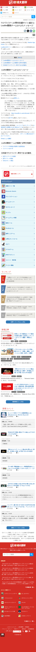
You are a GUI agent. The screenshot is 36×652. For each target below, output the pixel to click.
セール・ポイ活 (30, 9)
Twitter (23, 631)
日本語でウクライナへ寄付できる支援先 (14, 65)
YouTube (26, 631)
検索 (33, 16)
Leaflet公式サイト (6, 47)
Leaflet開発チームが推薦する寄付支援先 (15, 62)
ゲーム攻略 (5, 7)
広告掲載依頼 (31, 628)
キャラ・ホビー (18, 9)
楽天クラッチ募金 (8, 158)
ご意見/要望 (20, 627)
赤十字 (11, 118)
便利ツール (17, 7)
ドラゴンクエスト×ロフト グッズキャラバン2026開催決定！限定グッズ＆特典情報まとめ (19, 314)
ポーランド (27, 125)
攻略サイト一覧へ (29, 621)
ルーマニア (20, 125)
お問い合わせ (9, 630)
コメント (17, 12)
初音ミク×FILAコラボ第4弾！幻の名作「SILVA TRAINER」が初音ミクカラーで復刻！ (19, 307)
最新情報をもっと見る (18, 401)
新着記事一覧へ (30, 587)
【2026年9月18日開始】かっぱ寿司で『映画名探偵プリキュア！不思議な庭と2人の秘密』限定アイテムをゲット (19, 299)
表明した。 (17, 98)
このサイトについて (11, 627)
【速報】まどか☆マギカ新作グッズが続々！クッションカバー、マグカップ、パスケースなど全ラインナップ (19, 289)
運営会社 (24, 628)
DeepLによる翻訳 (6, 138)
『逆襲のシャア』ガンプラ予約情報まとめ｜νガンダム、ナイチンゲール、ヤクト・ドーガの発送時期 (19, 279)
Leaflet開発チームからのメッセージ (13, 60)
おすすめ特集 (30, 7)
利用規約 (27, 627)
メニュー (2, 635)
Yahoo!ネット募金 (8, 160)
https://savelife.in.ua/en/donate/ (20, 113)
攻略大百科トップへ (16, 173)
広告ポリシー (17, 628)
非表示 (20, 57)
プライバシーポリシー (7, 628)
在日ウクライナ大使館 (9, 156)
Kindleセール (5, 12)
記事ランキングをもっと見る (18, 322)
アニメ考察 (5, 9)
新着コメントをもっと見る (18, 527)
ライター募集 (18, 631)
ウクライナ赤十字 (8, 148)
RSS (29, 631)
